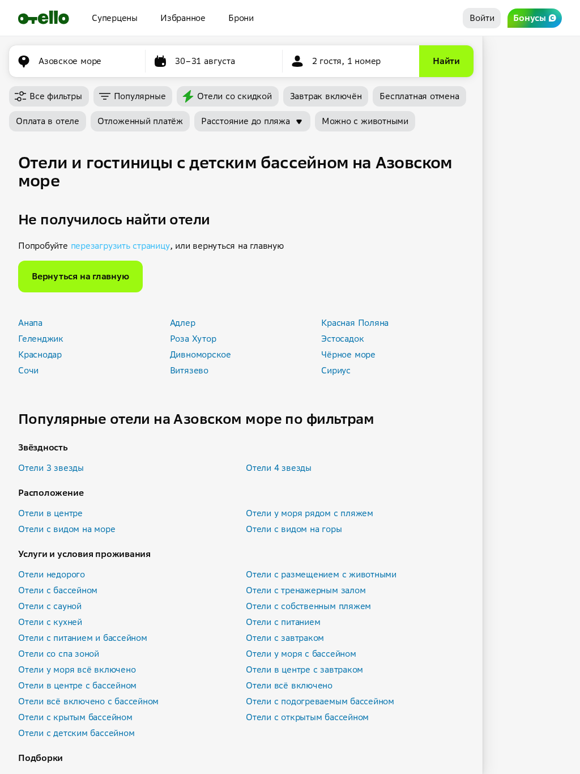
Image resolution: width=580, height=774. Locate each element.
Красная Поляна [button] (355, 322)
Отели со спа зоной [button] (58, 653)
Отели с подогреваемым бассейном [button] (320, 701)
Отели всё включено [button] (289, 685)
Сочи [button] (28, 370)
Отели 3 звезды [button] (51, 467)
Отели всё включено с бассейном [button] (88, 701)
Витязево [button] (189, 370)
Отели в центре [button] (50, 513)
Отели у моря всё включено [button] (76, 669)
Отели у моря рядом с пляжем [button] (309, 513)
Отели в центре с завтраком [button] (304, 669)
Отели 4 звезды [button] (279, 467)
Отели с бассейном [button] (57, 590)
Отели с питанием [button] (283, 621)
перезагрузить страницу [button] (120, 245)
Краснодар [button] (40, 354)
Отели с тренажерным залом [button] (305, 590)
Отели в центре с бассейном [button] (77, 685)
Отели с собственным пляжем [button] (308, 606)
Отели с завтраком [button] (285, 637)
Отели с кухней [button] (50, 621)
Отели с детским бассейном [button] (76, 733)
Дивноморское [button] (200, 354)
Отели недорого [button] (51, 574)
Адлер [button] (182, 322)
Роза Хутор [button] (193, 338)
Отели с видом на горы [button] (294, 529)
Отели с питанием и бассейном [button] (82, 637)
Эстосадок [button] (342, 338)
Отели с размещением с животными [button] (321, 574)
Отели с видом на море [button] (66, 529)
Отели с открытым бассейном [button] (307, 717)
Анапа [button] (30, 322)
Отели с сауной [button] (50, 606)
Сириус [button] (336, 370)
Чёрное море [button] (348, 354)
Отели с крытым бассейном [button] (75, 717)
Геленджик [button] (40, 338)
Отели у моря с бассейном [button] (301, 653)
